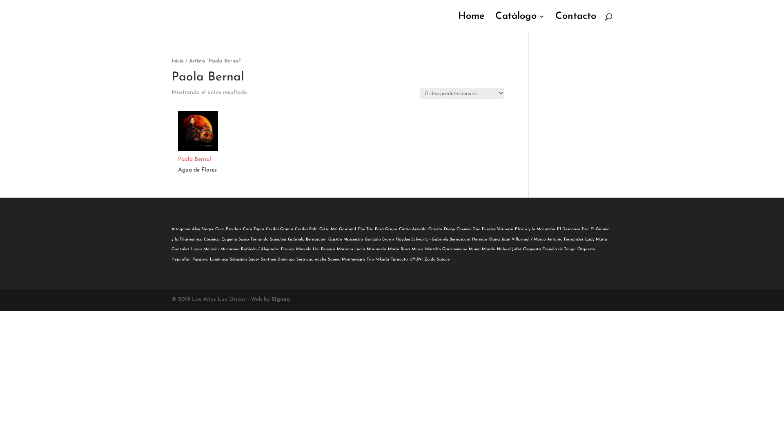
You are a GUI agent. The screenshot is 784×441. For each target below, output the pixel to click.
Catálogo (516, 17)
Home (471, 17)
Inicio (178, 61)
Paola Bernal (194, 159)
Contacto (575, 17)
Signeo (281, 299)
